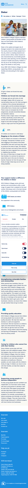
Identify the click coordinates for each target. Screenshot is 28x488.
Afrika (13, 16)
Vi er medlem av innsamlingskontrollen (16, 483)
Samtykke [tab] (5, 219)
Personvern (4, 443)
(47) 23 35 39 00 (9, 469)
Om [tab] (23, 219)
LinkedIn (3, 453)
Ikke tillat (14, 272)
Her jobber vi (7, 16)
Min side (3, 418)
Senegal (18, 16)
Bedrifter (3, 435)
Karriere (3, 424)
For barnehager (5, 441)
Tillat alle (14, 263)
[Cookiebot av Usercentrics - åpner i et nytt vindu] (20, 215)
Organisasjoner (5, 437)
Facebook (3, 451)
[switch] (24, 248)
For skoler (3, 439)
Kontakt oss (4, 426)
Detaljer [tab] (14, 219)
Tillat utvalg (14, 267)
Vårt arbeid (4, 420)
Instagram (3, 455)
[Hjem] (1, 16)
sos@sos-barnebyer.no (11, 471)
